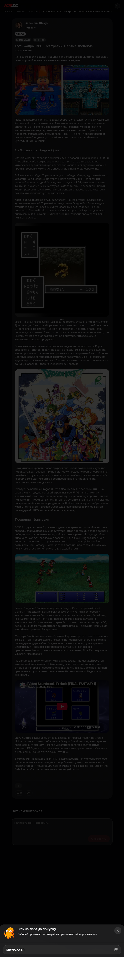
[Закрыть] (117, 930)
